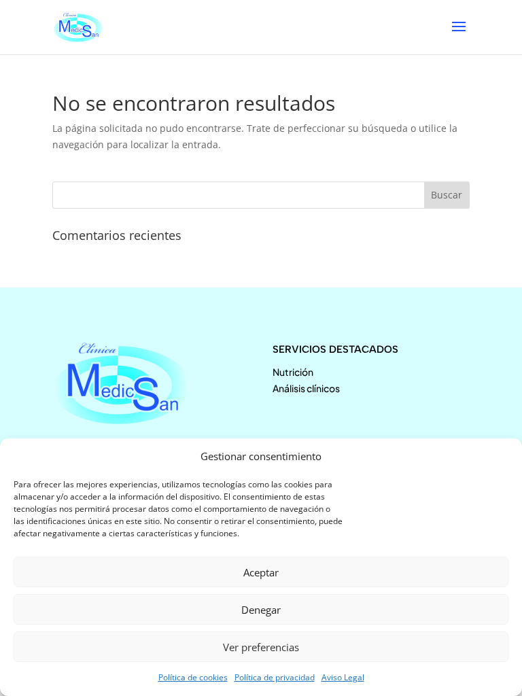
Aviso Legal (342, 677)
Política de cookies (193, 677)
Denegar (261, 609)
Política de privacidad (274, 677)
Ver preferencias (261, 647)
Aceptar (261, 572)
